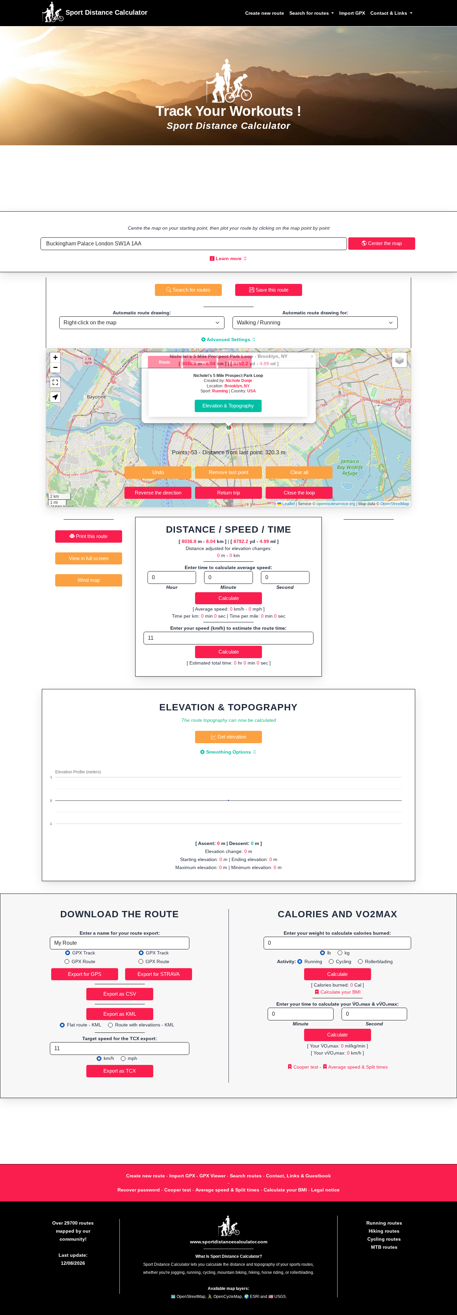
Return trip (228, 492)
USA (251, 391)
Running (220, 391)
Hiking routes (384, 1231)
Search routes (246, 1175)
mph (132, 1058)
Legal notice (325, 1189)
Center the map (384, 243)
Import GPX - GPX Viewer (197, 1175)
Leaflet (288, 503)
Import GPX (352, 13)
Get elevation (231, 737)
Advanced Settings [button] (229, 339)
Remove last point (228, 472)
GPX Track (83, 952)
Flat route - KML (84, 1024)
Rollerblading (379, 961)
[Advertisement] (228, 178)
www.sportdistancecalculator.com (228, 1241)
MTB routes (384, 1247)
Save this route (271, 290)
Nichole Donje (239, 380)
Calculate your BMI (340, 992)
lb (329, 952)
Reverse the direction (158, 492)
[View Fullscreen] (55, 382)
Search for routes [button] (309, 13)
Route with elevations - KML (144, 1024)
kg (347, 952)
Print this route (91, 536)
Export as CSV (119, 994)
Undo (158, 472)
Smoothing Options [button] (228, 752)
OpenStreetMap (394, 503)
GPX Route (83, 961)
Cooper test (305, 1067)
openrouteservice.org (335, 503)
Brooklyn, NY (237, 386)
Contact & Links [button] (389, 13)
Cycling (343, 961)
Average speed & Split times (357, 1067)
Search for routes (190, 290)
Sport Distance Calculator (106, 12)
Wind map (89, 580)
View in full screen (88, 558)
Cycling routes (384, 1239)
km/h (109, 1058)
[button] (229, 427)
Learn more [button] (228, 258)
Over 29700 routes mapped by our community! (73, 1231)
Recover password (138, 1189)
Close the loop (299, 492)
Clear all (299, 472)
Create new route (264, 13)
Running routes (384, 1223)
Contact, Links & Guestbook (298, 1175)
